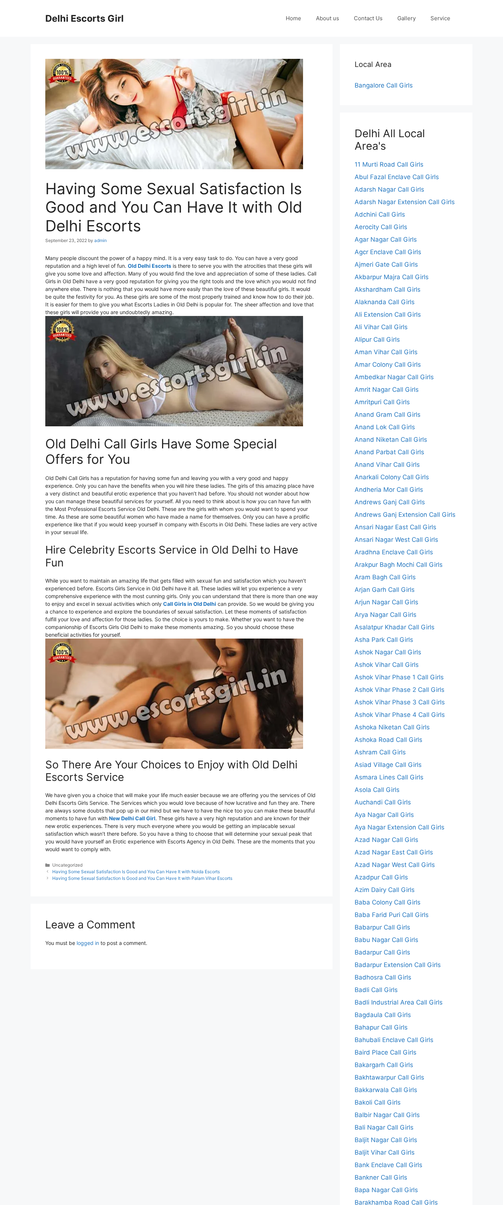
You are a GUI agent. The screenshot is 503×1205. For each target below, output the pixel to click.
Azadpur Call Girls (381, 877)
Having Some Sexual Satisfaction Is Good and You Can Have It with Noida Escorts (136, 871)
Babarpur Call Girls (382, 927)
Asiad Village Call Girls (388, 764)
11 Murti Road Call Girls (389, 164)
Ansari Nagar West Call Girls (396, 539)
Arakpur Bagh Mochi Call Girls (399, 564)
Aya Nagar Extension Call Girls (399, 827)
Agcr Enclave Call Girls (388, 252)
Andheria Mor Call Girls (389, 489)
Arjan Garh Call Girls (385, 589)
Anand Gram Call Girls (388, 414)
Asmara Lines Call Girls (389, 777)
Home (293, 18)
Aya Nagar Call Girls (384, 814)
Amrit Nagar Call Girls (387, 389)
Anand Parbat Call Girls (389, 452)
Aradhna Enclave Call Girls (394, 552)
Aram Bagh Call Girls (385, 577)
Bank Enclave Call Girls (388, 1165)
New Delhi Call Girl (132, 818)
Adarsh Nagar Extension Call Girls (405, 202)
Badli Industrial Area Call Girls (399, 1002)
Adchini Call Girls (380, 214)
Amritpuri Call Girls (382, 402)
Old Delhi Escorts (149, 266)
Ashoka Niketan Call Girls (392, 727)
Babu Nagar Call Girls (386, 939)
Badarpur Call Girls (382, 952)
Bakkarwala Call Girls (386, 1090)
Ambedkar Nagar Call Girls (394, 377)
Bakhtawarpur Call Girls (389, 1077)
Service (440, 18)
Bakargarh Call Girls (384, 1065)
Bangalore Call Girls (384, 85)
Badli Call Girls (376, 989)
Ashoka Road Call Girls (388, 739)
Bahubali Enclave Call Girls (394, 1040)
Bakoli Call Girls (378, 1102)
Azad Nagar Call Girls (386, 839)
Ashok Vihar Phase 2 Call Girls (399, 689)
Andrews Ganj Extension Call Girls (405, 514)
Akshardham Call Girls (388, 289)
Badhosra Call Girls (383, 977)
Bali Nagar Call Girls (384, 1127)
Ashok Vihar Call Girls (387, 664)
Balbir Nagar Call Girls (387, 1115)
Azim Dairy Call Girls (385, 889)
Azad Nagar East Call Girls (394, 852)
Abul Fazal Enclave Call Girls (397, 177)
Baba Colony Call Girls (388, 902)
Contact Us (368, 18)
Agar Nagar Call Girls (386, 239)
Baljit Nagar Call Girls (386, 1140)
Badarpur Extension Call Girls (398, 964)
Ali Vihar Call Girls (381, 327)
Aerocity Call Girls (381, 227)
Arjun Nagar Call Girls (386, 602)
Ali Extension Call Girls (388, 314)
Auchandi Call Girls (383, 802)
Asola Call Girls (377, 789)
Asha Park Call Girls (384, 639)
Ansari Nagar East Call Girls (395, 527)
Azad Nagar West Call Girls (395, 864)
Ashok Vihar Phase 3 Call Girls (400, 702)
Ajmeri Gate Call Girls (386, 264)
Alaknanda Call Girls (385, 302)
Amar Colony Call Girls (388, 364)
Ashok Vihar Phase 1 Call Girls (399, 677)
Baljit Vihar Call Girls (385, 1152)
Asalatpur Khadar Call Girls (395, 627)
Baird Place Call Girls (385, 1052)
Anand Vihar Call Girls (387, 464)
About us (327, 18)
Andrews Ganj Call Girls (390, 502)
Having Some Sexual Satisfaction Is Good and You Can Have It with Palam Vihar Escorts (142, 878)
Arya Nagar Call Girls (385, 614)
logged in (88, 943)
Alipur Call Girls (377, 339)
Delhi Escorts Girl (84, 18)
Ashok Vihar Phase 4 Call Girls (400, 714)
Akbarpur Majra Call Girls (392, 277)
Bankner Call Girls (381, 1177)
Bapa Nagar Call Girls (386, 1190)
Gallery (406, 18)
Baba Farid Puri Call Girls (392, 914)
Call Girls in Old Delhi (189, 604)
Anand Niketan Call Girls (391, 439)
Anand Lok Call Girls (385, 427)
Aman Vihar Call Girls (386, 352)
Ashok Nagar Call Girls (388, 652)
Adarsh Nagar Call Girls (389, 189)
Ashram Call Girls (380, 752)
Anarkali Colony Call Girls (392, 477)
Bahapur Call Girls (381, 1027)
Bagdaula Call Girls (383, 1015)
